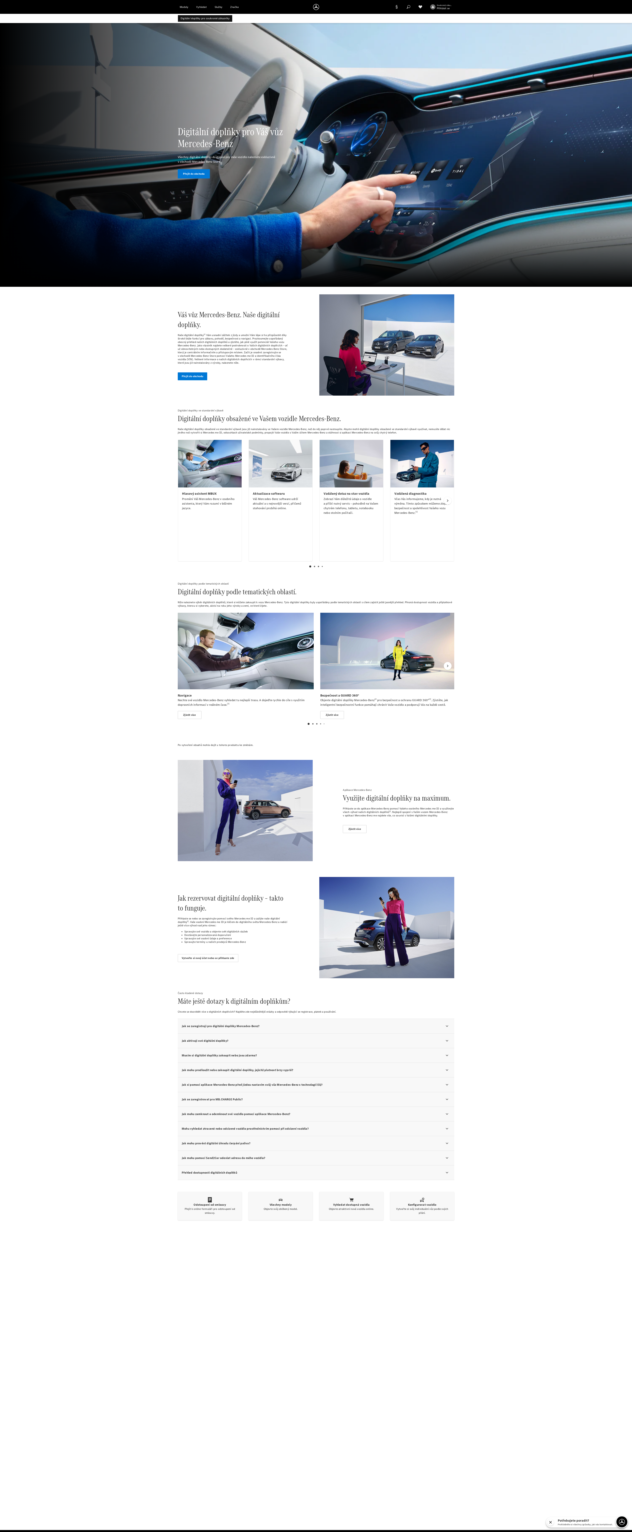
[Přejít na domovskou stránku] (316, 7)
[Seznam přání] (420, 7)
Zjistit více (354, 829)
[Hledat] (408, 7)
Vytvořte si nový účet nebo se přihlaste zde (208, 958)
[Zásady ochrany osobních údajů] (396, 7)
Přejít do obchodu (194, 173)
